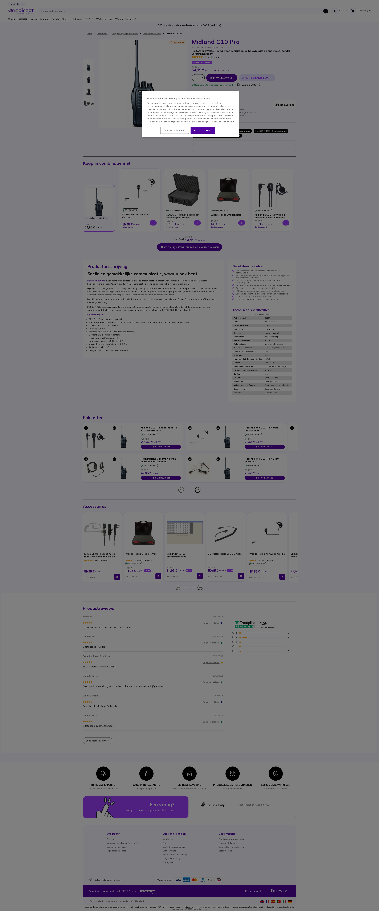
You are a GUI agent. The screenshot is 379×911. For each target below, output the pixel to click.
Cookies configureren (174, 130)
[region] (190, 114)
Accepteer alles (203, 130)
